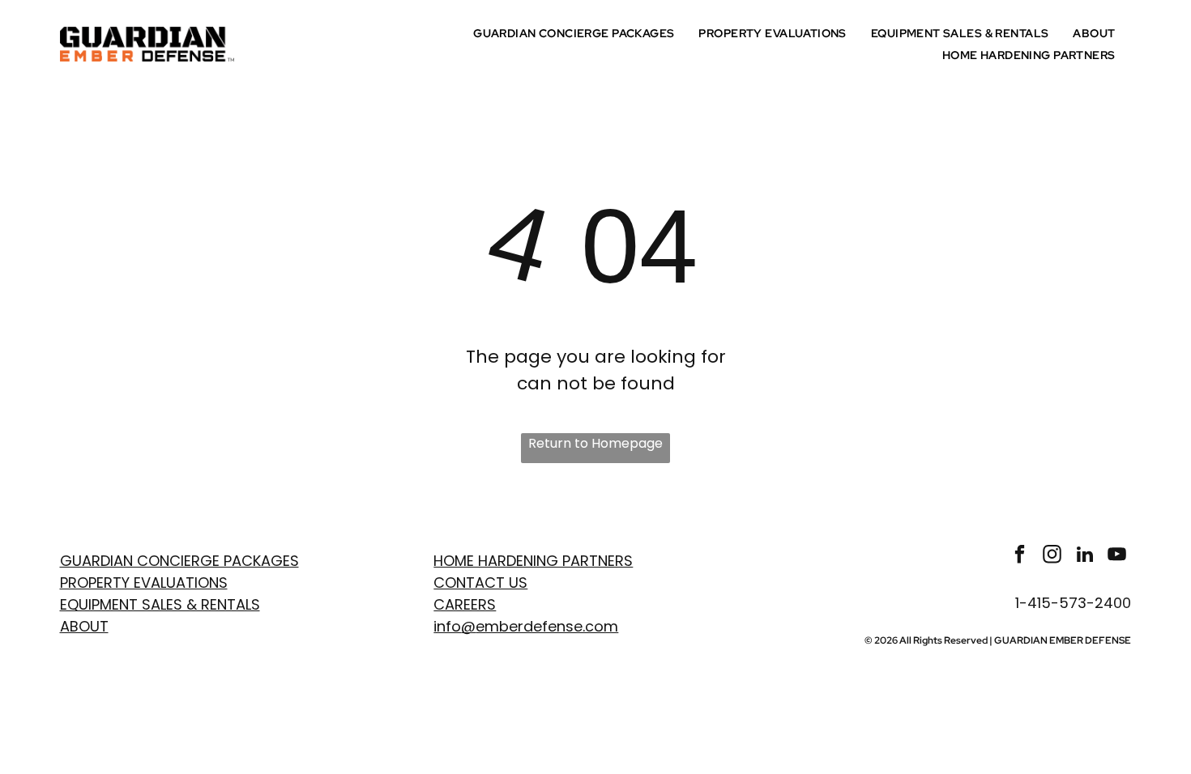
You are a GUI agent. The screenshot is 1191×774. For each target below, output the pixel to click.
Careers (464, 604)
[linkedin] (1084, 556)
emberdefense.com (547, 626)
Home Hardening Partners (533, 561)
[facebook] (1019, 556)
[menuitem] (577, 33)
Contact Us (480, 582)
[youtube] (1117, 556)
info (447, 626)
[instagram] (1052, 556)
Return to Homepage (595, 443)
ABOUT (84, 626)
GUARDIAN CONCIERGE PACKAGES (179, 561)
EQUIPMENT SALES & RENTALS (160, 604)
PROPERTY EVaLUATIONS (144, 582)
